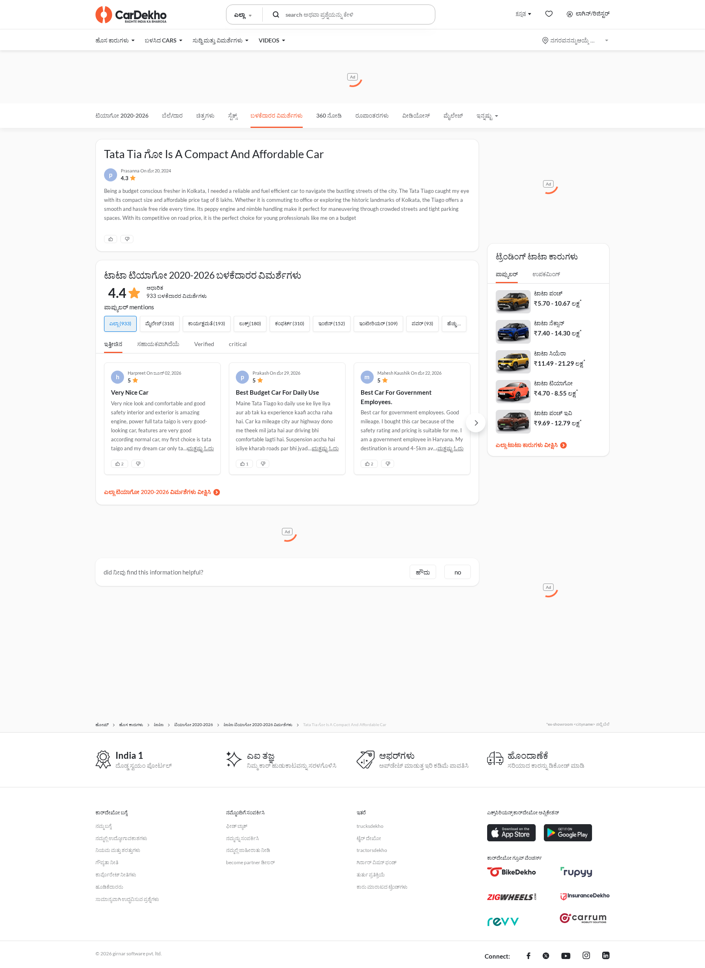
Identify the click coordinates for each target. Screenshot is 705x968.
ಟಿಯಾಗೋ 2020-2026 (122, 115)
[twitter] (546, 956)
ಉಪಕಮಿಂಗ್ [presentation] (546, 274)
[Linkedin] (606, 956)
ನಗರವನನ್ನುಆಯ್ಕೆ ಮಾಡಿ (575, 40)
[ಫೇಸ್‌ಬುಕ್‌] (528, 956)
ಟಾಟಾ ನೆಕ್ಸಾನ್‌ (549, 323)
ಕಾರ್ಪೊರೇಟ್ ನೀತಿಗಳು (115, 875)
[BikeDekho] (511, 872)
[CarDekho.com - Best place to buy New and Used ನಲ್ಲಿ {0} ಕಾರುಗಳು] (130, 14)
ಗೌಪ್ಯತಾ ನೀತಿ (106, 862)
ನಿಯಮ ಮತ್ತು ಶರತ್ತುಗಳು (117, 850)
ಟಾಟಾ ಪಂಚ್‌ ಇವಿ (553, 412)
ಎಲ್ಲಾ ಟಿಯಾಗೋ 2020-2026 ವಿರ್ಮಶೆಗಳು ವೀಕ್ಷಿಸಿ (157, 491)
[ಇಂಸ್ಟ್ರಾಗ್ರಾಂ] (586, 956)
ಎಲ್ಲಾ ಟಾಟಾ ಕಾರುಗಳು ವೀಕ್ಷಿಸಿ (527, 444)
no (457, 572)
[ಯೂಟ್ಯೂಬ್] (565, 956)
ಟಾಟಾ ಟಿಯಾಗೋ (553, 383)
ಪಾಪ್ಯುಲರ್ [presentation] (507, 274)
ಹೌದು (423, 572)
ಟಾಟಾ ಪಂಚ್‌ (548, 293)
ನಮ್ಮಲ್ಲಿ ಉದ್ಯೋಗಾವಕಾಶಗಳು (121, 838)
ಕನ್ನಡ (521, 13)
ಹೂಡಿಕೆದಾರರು (109, 887)
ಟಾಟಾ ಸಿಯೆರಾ (550, 353)
